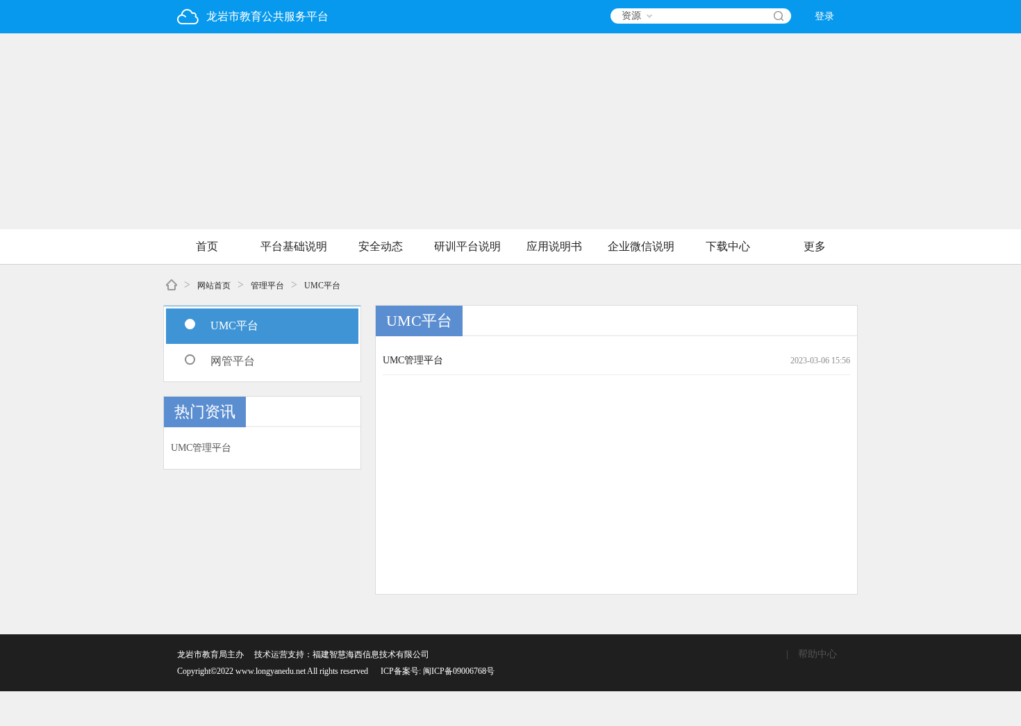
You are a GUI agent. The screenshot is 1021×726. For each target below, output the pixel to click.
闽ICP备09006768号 (459, 671)
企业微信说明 (641, 246)
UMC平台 (322, 285)
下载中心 (728, 246)
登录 (824, 16)
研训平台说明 (467, 246)
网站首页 (214, 285)
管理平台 (267, 285)
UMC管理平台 (201, 448)
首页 (207, 246)
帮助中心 (817, 654)
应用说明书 (554, 246)
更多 (815, 246)
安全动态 (380, 246)
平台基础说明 (293, 246)
